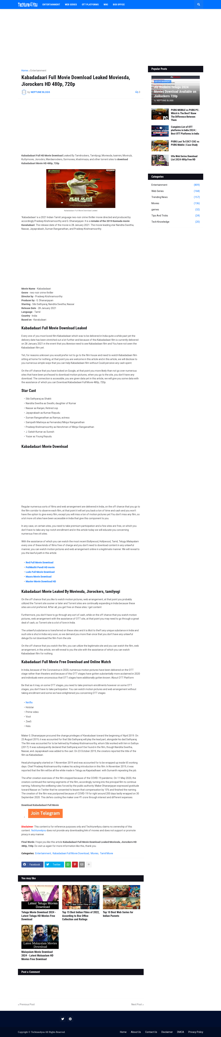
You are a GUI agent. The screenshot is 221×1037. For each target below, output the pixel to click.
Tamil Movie (106, 853)
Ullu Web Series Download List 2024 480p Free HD (184, 158)
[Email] (82, 865)
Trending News (175, 197)
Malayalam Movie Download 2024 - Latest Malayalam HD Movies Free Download (37, 955)
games (175, 209)
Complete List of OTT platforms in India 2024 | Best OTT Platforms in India (185, 130)
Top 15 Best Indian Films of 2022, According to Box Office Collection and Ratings (80, 916)
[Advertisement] (110, 37)
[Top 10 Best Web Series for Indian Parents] (121, 897)
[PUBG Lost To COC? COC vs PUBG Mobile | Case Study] (160, 145)
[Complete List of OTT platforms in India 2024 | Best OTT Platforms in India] (160, 131)
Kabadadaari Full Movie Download (71, 853)
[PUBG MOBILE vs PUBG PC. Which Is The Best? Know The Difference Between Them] (160, 114)
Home (24, 70)
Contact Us (151, 1032)
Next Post (136, 1004)
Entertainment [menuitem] (51, 4)
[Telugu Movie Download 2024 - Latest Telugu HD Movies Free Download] (40, 897)
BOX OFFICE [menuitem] (119, 4)
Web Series (175, 191)
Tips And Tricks (175, 215)
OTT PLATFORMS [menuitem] (90, 4)
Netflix (29, 702)
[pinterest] (70, 1019)
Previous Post (27, 1004)
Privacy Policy (195, 1032)
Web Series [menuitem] (71, 4)
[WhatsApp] (68, 865)
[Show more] (89, 865)
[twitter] (63, 1019)
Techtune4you (38, 1032)
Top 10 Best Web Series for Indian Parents (118, 914)
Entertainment (38, 70)
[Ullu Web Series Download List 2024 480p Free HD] (160, 160)
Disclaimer (167, 1032)
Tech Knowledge (175, 221)
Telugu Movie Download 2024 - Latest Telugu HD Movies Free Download (38, 916)
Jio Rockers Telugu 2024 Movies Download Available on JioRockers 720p (175, 91)
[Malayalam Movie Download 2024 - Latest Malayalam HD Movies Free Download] (40, 937)
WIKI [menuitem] (106, 4)
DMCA (180, 1032)
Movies (94, 853)
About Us (136, 1032)
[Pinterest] (75, 865)
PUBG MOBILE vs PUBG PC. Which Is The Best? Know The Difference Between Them (185, 115)
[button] (198, 4)
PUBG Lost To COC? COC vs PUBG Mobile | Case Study (185, 143)
